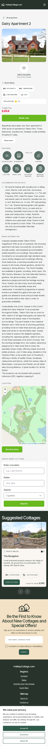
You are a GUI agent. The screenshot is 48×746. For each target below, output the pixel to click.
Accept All (24, 728)
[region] (24, 726)
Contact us (24, 702)
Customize (24, 735)
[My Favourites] (40, 5)
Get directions (12, 449)
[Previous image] (6, 45)
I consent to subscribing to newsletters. (25, 646)
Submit (24, 652)
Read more (8, 140)
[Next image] (41, 45)
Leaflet (23, 443)
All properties (12, 18)
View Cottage (12, 582)
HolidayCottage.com (14, 5)
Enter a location (11, 465)
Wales (24, 680)
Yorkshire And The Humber (24, 684)
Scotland (24, 676)
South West (24, 688)
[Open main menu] (44, 4)
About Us (24, 698)
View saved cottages (24, 77)
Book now (24, 118)
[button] (24, 414)
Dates (7, 477)
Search (24, 503)
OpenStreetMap (33, 443)
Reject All (24, 741)
